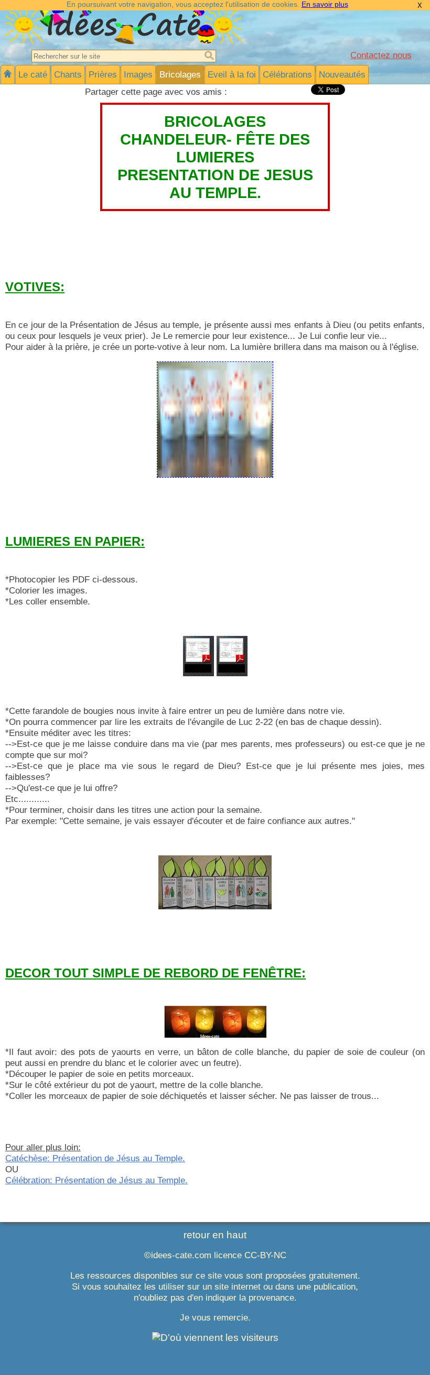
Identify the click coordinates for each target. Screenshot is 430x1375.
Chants (68, 74)
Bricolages (180, 74)
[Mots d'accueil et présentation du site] (8, 74)
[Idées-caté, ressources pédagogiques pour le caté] (123, 41)
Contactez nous (381, 55)
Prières (103, 74)
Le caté (32, 74)
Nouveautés (342, 74)
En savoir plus (325, 4)
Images (138, 74)
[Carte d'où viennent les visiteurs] (215, 1337)
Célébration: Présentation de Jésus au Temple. (96, 1180)
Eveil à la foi (232, 74)
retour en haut (215, 1234)
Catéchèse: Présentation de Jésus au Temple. (95, 1158)
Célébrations (287, 74)
